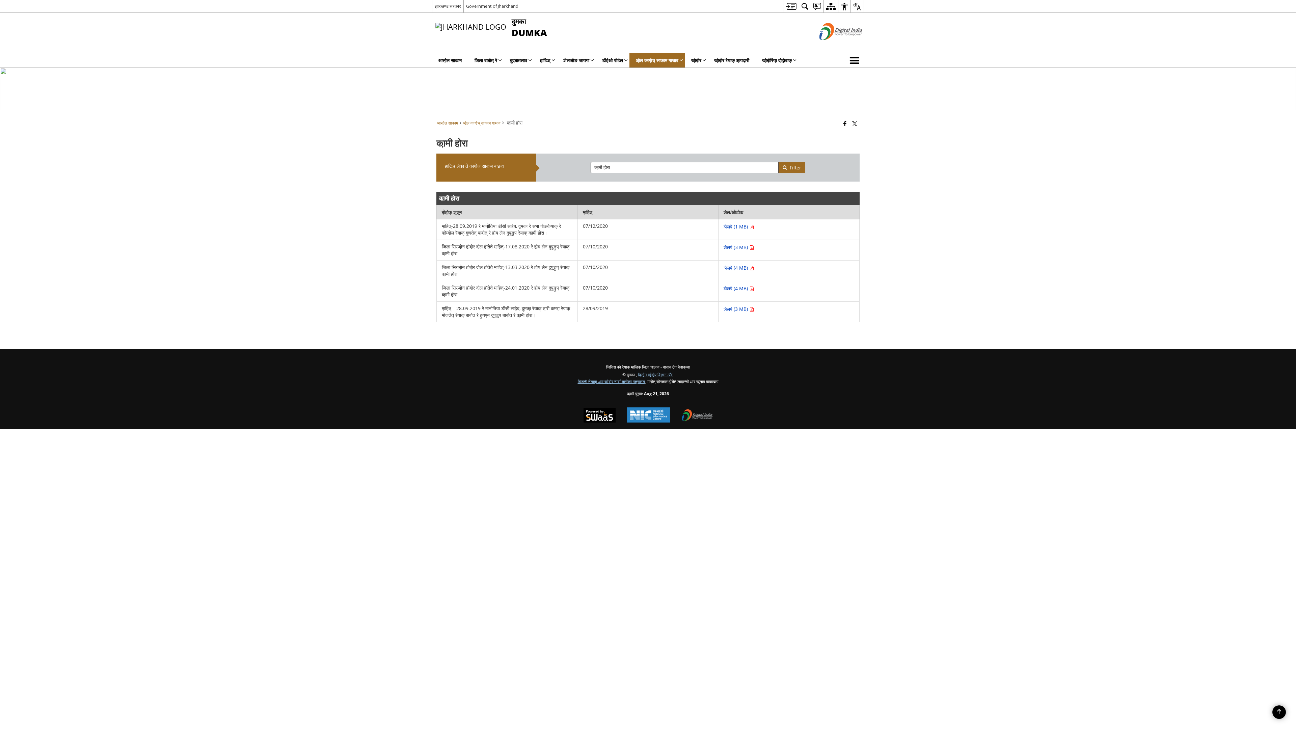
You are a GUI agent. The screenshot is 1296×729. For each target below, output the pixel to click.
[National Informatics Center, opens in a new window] (648, 415)
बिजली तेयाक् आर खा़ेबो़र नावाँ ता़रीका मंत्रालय (611, 381)
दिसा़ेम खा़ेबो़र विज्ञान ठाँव (655, 374)
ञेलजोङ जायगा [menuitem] (576, 60)
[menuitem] (791, 6)
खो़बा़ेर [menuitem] (696, 60)
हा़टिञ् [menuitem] (545, 60)
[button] (856, 60)
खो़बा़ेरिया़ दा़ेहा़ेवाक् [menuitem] (777, 60)
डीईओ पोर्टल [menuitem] (612, 60)
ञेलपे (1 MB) (736, 226)
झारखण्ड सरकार (448, 6)
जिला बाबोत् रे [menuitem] (486, 60)
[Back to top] (1279, 712)
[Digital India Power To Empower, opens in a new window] (697, 416)
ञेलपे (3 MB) (736, 247)
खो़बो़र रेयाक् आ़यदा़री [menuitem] (731, 60)
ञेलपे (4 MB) (736, 268)
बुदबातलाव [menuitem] (518, 60)
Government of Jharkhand (492, 6)
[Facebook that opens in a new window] (845, 123)
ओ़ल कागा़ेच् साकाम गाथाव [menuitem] (657, 60)
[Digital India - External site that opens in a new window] (832, 46)
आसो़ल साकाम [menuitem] (450, 60)
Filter (795, 167)
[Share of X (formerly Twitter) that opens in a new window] (854, 123)
